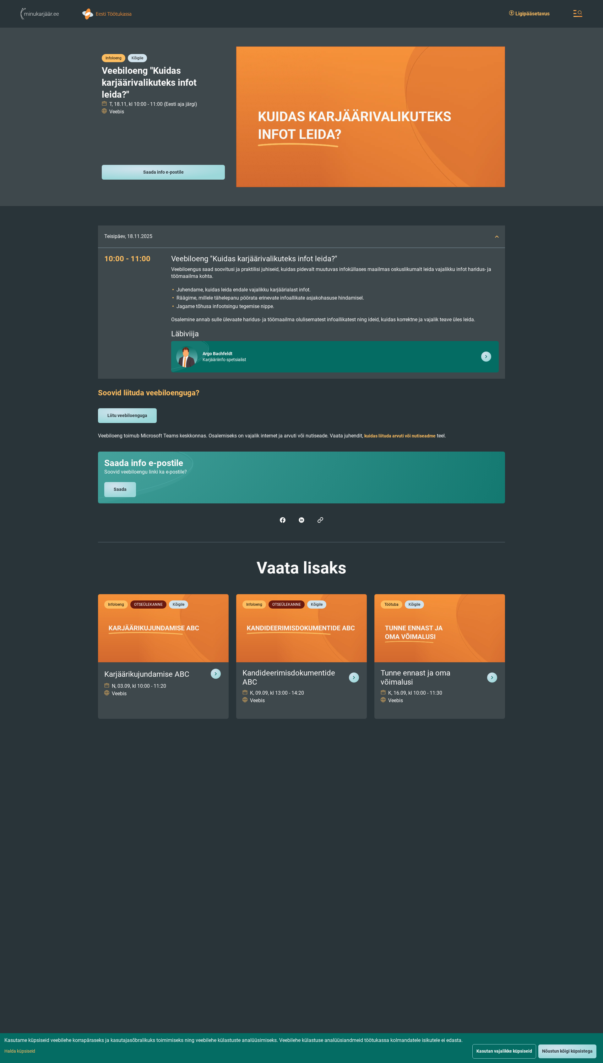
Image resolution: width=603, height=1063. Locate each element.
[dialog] (301, 1048)
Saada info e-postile (163, 172)
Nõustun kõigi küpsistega (567, 1051)
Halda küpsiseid (19, 1051)
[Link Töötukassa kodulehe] (107, 13)
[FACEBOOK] (283, 520)
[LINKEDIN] (301, 520)
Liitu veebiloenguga (127, 415)
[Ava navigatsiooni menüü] (577, 13)
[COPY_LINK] (320, 520)
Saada (120, 489)
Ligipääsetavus (532, 14)
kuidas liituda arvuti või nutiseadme (400, 435)
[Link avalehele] (40, 13)
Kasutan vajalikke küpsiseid (504, 1051)
